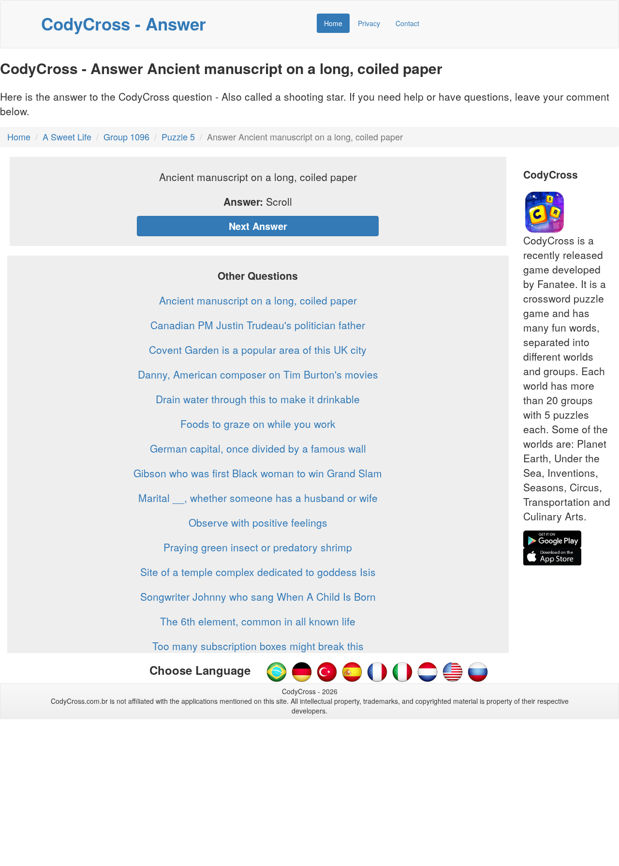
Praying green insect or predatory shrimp (257, 547)
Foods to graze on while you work (258, 423)
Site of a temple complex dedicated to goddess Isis (258, 571)
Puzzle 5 (178, 136)
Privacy (369, 23)
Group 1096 (126, 136)
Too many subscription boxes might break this (258, 645)
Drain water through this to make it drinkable (258, 399)
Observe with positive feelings (258, 522)
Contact (407, 23)
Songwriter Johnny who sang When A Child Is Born (258, 596)
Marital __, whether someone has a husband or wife (258, 497)
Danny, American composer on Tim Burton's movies (258, 374)
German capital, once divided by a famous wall (258, 448)
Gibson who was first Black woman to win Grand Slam (257, 473)
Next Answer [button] (258, 226)
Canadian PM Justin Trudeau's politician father (257, 325)
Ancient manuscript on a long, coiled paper (258, 300)
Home (333, 23)
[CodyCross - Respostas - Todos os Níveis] (276, 671)
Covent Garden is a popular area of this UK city (258, 349)
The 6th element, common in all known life (257, 621)
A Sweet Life (67, 136)
